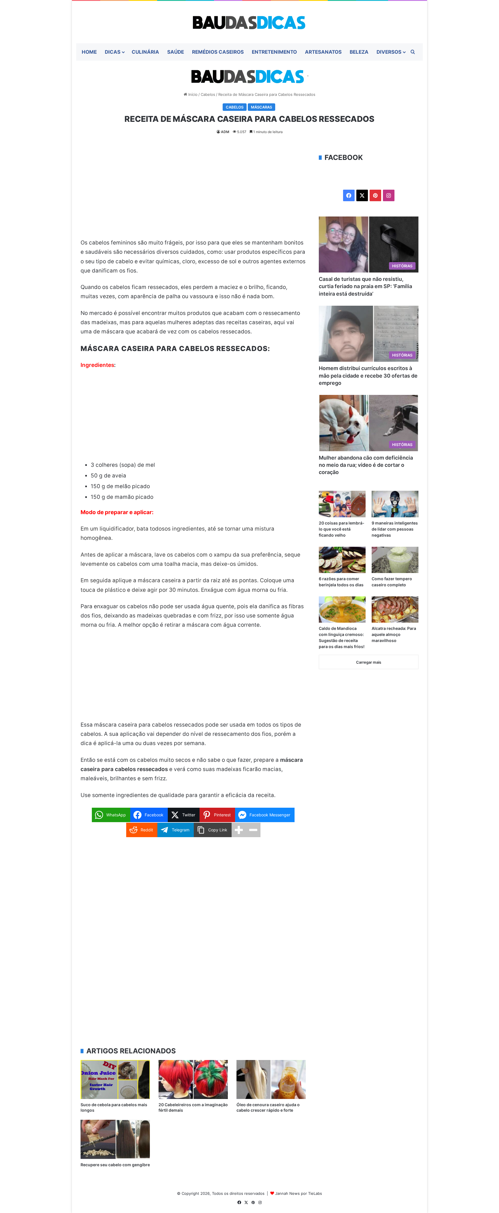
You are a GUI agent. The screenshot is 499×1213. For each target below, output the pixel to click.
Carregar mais (368, 662)
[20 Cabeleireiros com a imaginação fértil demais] (193, 1079)
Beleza (359, 52)
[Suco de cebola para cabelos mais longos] (115, 1079)
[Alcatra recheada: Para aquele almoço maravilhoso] (395, 609)
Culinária (145, 52)
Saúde (175, 52)
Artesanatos (323, 52)
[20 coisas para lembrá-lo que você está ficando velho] (342, 504)
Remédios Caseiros (218, 52)
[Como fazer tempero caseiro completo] (395, 560)
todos (157, 528)
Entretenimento (274, 52)
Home (89, 52)
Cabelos (208, 94)
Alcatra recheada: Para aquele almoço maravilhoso (394, 634)
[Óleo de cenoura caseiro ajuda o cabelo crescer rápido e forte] (271, 1079)
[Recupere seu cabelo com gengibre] (115, 1139)
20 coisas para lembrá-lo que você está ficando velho (341, 529)
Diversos (389, 52)
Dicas (112, 52)
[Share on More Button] (239, 830)
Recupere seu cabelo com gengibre (115, 1164)
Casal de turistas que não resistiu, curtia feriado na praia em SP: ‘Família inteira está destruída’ (365, 286)
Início (192, 94)
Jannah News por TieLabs (298, 1193)
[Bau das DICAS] (249, 22)
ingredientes (188, 528)
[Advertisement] (193, 195)
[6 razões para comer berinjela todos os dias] (342, 560)
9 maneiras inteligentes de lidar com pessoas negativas (395, 529)
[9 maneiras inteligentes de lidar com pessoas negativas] (395, 504)
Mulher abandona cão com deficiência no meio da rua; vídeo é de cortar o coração (366, 465)
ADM (225, 132)
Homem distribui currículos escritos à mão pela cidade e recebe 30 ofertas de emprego (368, 375)
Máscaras (261, 107)
